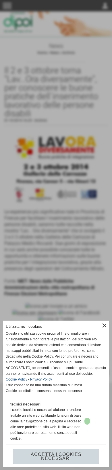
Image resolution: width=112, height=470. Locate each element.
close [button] (104, 325)
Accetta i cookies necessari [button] (56, 456)
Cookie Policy (16, 379)
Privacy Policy (41, 379)
